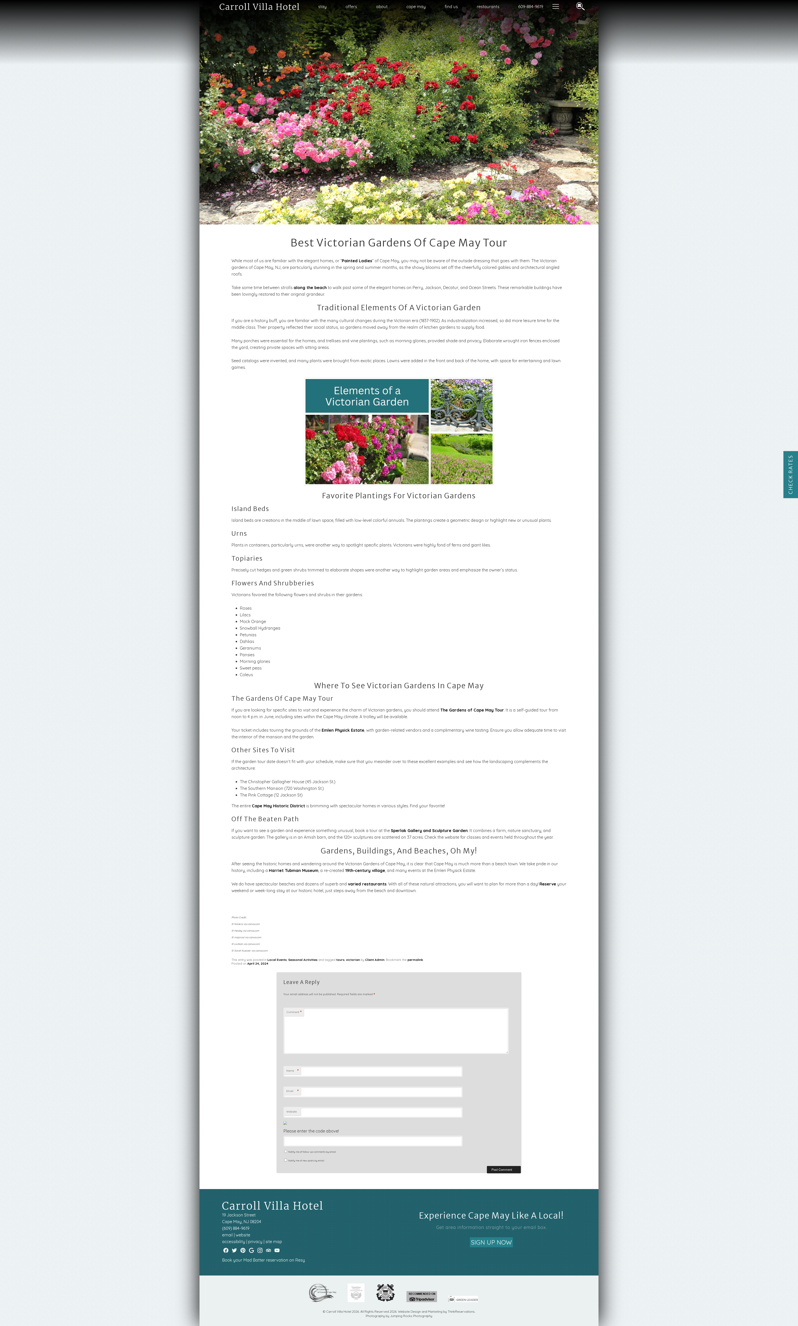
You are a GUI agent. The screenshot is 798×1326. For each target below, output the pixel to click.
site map (273, 1241)
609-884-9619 (530, 6)
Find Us (451, 6)
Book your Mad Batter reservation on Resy (263, 1260)
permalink (415, 960)
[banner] (399, 1296)
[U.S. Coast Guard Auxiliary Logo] (385, 1301)
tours (340, 960)
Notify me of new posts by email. (306, 1160)
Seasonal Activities (303, 960)
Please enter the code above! (311, 1131)
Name (292, 1071)
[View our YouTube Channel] (277, 1250)
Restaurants (488, 6)
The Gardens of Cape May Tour (472, 710)
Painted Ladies (357, 260)
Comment (294, 1012)
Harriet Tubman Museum (293, 870)
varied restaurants (367, 883)
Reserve (547, 883)
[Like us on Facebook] (225, 1250)
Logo (249, 7)
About (382, 6)
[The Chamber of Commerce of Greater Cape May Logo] (323, 1301)
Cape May (416, 6)
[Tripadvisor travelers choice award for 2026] (356, 1301)
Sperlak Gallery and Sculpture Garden (429, 830)
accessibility (233, 1241)
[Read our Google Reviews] (251, 1250)
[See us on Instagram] (259, 1250)
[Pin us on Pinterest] (242, 1250)
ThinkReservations (461, 1312)
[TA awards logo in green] (421, 1301)
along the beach (310, 287)
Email (292, 1091)
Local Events (277, 960)
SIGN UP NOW (491, 1242)
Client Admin (374, 960)
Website (291, 1111)
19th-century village (365, 870)
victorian (353, 960)
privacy (255, 1241)
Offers (351, 6)
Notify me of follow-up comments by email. (312, 1151)
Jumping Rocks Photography (411, 1316)
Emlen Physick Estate (343, 730)
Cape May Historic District (278, 805)
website (243, 1234)
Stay (322, 6)
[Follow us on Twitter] (234, 1250)
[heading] (399, 243)
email (227, 1234)
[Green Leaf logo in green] (463, 1301)
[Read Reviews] (268, 1250)
